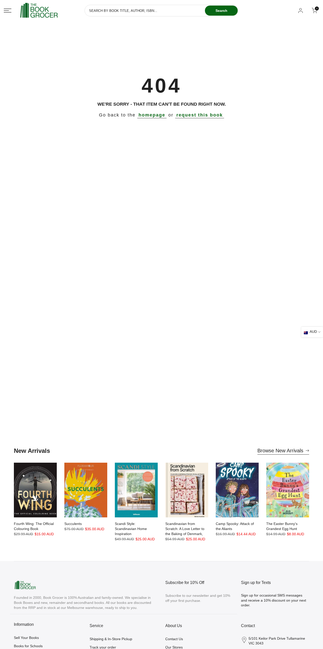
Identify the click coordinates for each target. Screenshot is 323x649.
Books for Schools (28, 646)
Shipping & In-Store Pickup (111, 639)
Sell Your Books (26, 638)
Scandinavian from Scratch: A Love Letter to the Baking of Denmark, (184, 529)
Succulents (73, 524)
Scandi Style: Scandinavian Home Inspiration (131, 529)
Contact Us (174, 639)
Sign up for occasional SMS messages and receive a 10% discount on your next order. (273, 600)
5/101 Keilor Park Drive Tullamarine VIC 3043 (277, 640)
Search (221, 11)
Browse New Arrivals (280, 450)
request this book (199, 114)
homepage (152, 114)
